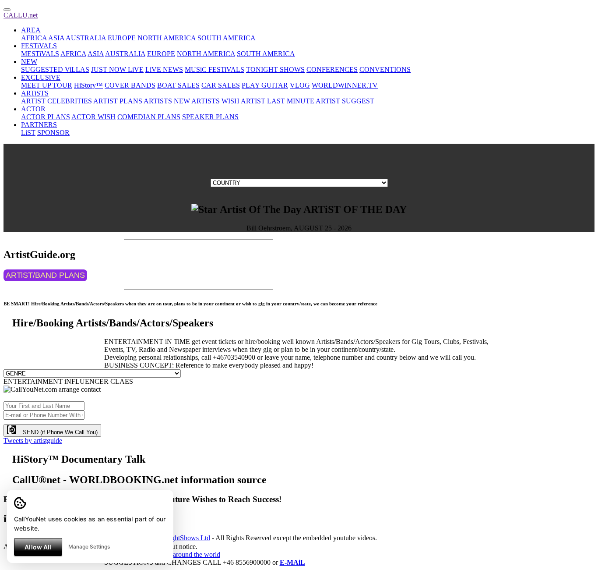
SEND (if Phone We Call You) (57, 432)
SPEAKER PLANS (210, 116)
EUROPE (122, 38)
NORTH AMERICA (166, 38)
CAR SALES (220, 85)
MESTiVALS (40, 53)
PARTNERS (39, 124)
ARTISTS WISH (215, 101)
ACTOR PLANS (45, 116)
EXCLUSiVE (40, 77)
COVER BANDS (130, 85)
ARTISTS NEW (167, 101)
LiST (28, 132)
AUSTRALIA (86, 38)
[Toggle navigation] (7, 9)
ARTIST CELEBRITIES (56, 101)
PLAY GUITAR (265, 85)
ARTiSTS (35, 93)
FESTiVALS (39, 46)
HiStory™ (88, 85)
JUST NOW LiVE (117, 69)
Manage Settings (89, 546)
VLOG (300, 85)
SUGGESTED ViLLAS (55, 69)
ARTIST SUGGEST (345, 101)
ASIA (56, 38)
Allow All (38, 547)
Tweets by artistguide (33, 440)
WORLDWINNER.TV (345, 85)
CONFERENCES (332, 69)
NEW (29, 61)
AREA (31, 30)
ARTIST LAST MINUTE (277, 101)
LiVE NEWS (164, 69)
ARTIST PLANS (117, 101)
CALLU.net (21, 15)
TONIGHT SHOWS (275, 69)
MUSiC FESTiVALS (214, 69)
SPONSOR (53, 132)
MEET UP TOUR (46, 85)
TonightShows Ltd (184, 538)
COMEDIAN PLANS (148, 116)
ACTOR (33, 109)
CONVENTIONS (385, 69)
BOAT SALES (178, 85)
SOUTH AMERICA (226, 38)
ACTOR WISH (93, 116)
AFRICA (34, 38)
